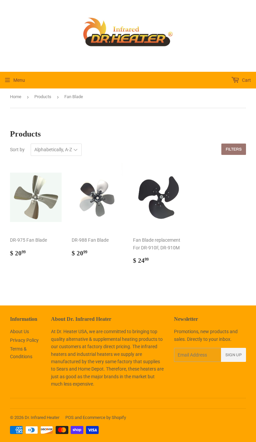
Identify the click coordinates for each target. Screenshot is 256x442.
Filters (234, 149)
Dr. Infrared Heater (42, 417)
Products (42, 96)
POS (69, 417)
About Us (19, 331)
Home (15, 96)
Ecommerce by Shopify (104, 417)
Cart (246, 80)
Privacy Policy (24, 340)
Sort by (17, 149)
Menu (19, 80)
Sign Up (233, 355)
